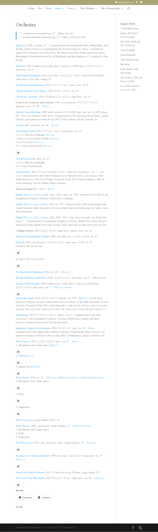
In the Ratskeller (128, 55)
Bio (40, 8)
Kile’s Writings (87, 8)
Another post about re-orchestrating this (76, 378)
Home (32, 8)
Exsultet (19, 125)
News (48, 8)
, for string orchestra (32, 204)
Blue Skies (125, 64)
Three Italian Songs (130, 60)
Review (45, 106)
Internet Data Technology (28, 527)
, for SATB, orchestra (32, 218)
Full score (49, 135)
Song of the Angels (25, 298)
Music (58, 8)
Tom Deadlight (128, 50)
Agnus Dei (21, 46)
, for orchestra (29, 195)
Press (70, 8)
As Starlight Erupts (129, 29)
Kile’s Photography (110, 8)
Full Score (83, 298)
